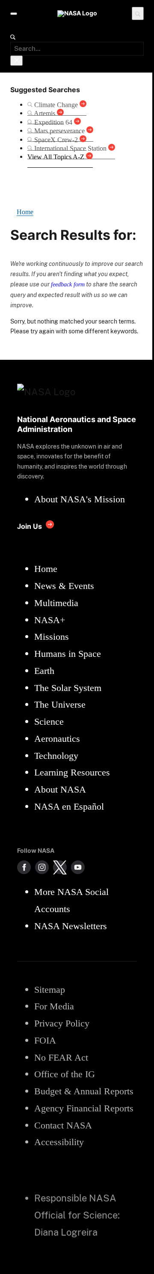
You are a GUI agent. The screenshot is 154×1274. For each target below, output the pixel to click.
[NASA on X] (60, 867)
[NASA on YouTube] (78, 867)
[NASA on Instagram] (42, 867)
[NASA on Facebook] (24, 867)
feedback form (68, 284)
